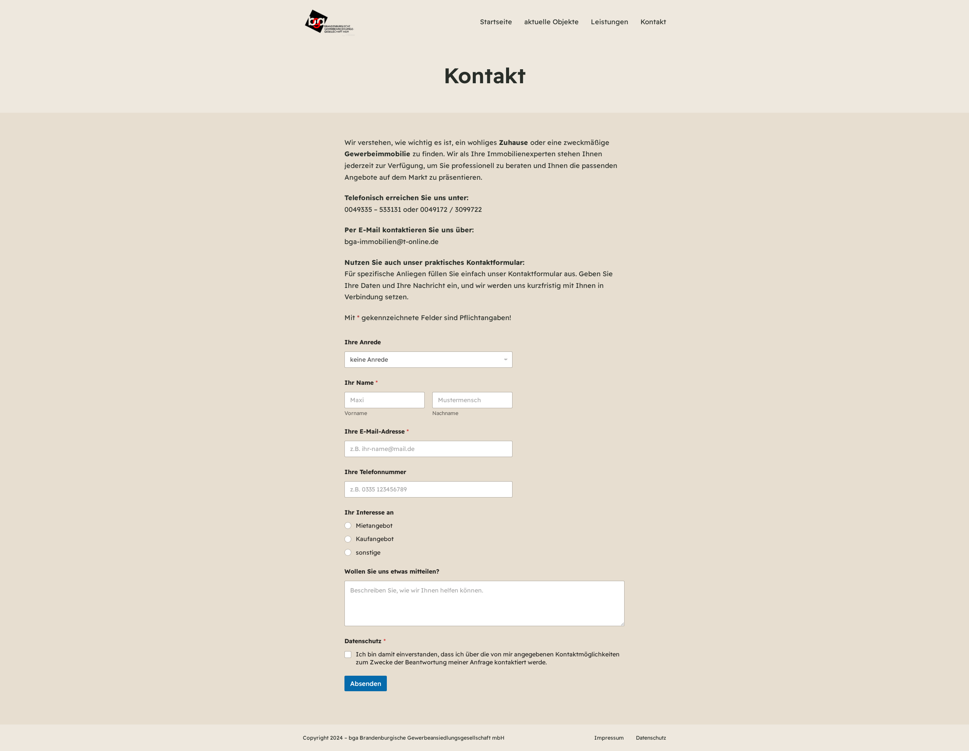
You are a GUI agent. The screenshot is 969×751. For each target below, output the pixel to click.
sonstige (368, 552)
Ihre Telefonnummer (375, 472)
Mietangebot (374, 525)
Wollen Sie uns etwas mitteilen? (391, 571)
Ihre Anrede (362, 342)
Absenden (365, 683)
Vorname (355, 413)
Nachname (445, 413)
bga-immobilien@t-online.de (391, 241)
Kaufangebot (375, 539)
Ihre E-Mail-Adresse (376, 431)
